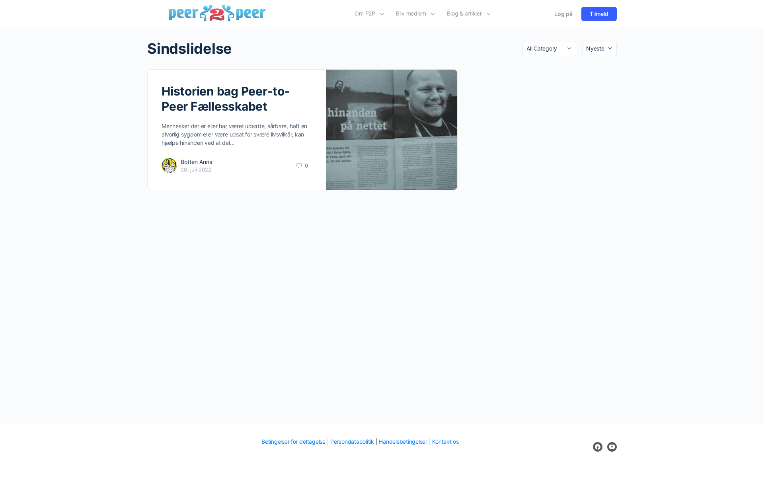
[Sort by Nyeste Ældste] (599, 48)
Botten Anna (196, 161)
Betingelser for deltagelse (293, 441)
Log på (563, 13)
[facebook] (597, 447)
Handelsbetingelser (403, 441)
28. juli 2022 (196, 169)
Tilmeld (599, 13)
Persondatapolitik (352, 441)
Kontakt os (445, 441)
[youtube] (612, 447)
